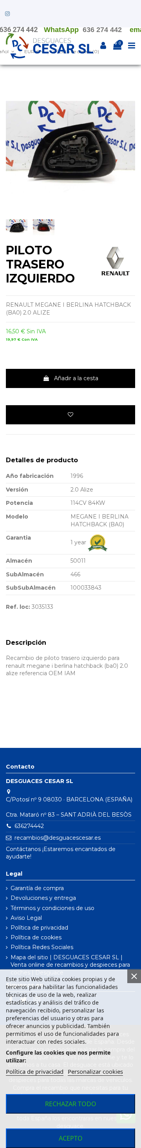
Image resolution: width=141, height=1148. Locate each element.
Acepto (71, 1138)
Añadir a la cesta (76, 378)
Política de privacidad (39, 927)
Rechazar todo (70, 1104)
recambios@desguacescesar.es (57, 837)
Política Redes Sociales (42, 947)
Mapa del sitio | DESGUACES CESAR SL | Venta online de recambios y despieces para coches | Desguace (70, 965)
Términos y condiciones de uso (52, 908)
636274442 (29, 826)
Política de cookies (36, 937)
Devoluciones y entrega (43, 897)
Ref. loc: (18, 606)
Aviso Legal (26, 917)
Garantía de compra (37, 888)
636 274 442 (102, 30)
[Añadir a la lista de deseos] (70, 414)
